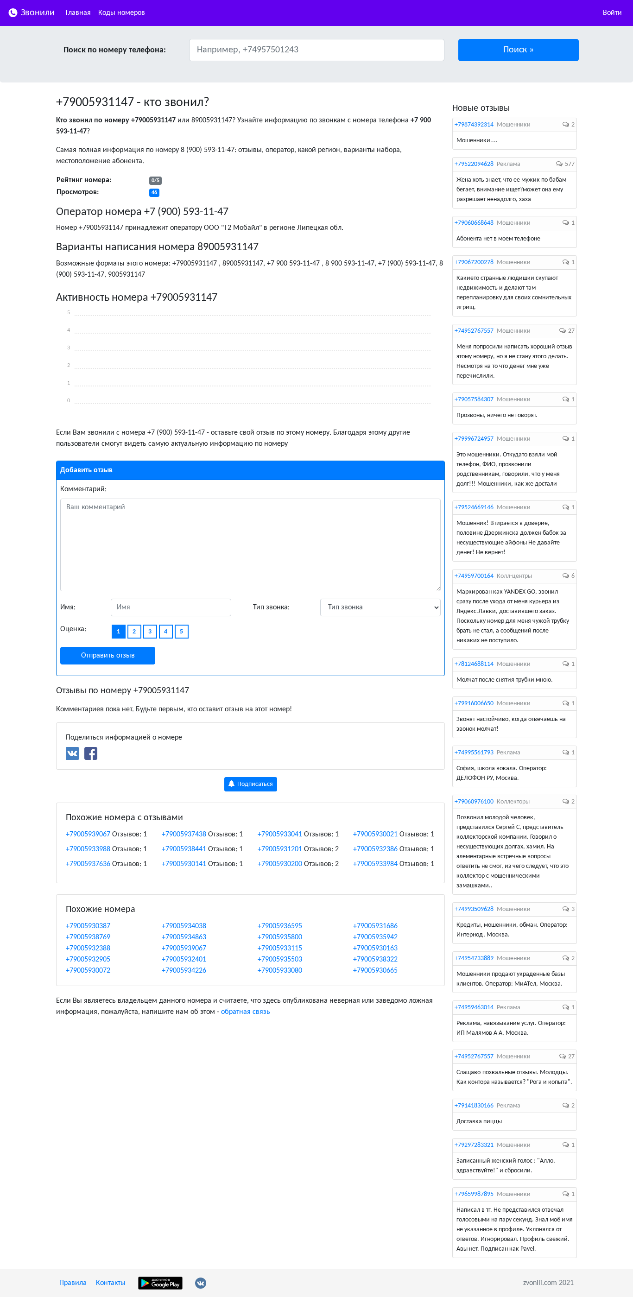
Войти (612, 13)
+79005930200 (280, 864)
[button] (518, 50)
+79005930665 (375, 970)
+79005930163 (375, 948)
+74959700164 (474, 576)
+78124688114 (474, 664)
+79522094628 (474, 164)
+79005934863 (184, 937)
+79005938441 (184, 849)
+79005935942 (375, 937)
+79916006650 (474, 703)
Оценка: (73, 629)
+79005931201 (280, 849)
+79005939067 (88, 834)
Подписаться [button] (254, 784)
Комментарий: (83, 489)
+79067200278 (474, 262)
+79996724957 (474, 439)
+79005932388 (88, 948)
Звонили (37, 13)
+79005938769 (88, 937)
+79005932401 (184, 959)
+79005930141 (184, 864)
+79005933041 (280, 834)
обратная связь (245, 1012)
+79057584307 (474, 399)
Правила (73, 1283)
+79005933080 (280, 970)
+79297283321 (474, 1145)
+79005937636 (88, 864)
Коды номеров (121, 13)
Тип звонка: (271, 607)
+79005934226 (184, 970)
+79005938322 (375, 959)
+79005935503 (280, 959)
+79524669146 (474, 507)
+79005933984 (375, 864)
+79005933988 (88, 849)
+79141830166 (474, 1105)
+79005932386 (375, 849)
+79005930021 (375, 834)
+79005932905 (88, 959)
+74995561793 (474, 752)
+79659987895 (474, 1194)
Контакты (111, 1283)
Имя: (68, 607)
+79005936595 (280, 926)
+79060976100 (474, 801)
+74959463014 (474, 1007)
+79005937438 (184, 834)
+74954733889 (474, 958)
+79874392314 (474, 124)
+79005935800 (280, 937)
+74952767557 (474, 331)
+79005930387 (88, 926)
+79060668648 (474, 223)
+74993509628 (474, 909)
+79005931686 (375, 926)
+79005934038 (184, 926)
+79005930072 (88, 970)
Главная (78, 13)
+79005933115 (280, 948)
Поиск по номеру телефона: (114, 50)
